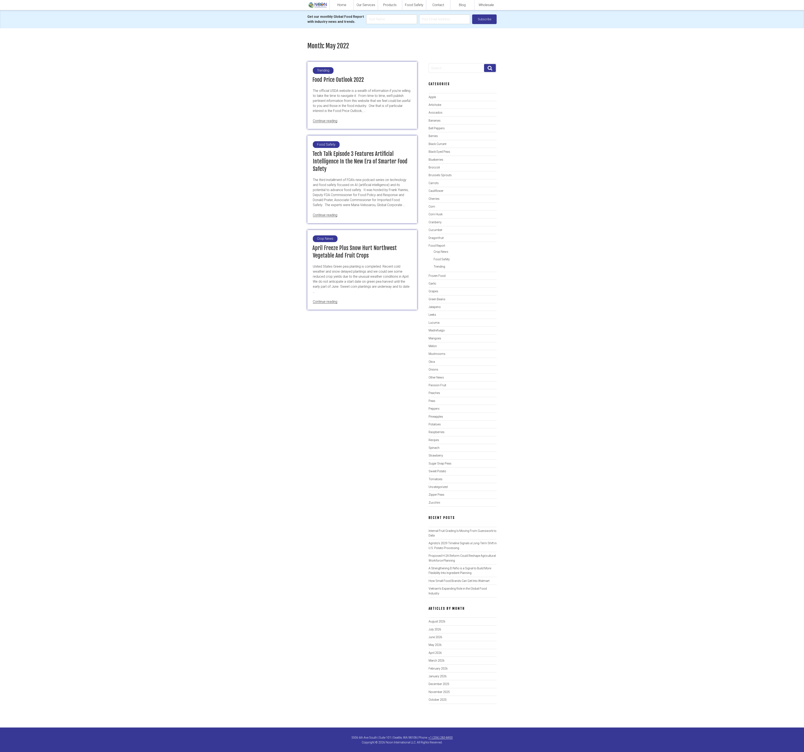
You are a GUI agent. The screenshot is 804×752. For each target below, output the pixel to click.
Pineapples (436, 416)
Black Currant (437, 144)
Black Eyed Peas (439, 151)
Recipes (434, 440)
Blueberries (436, 159)
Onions (433, 369)
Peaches (434, 393)
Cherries (434, 198)
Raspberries (437, 432)
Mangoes (435, 338)
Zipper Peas (436, 494)
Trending (439, 266)
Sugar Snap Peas (440, 463)
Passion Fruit (437, 385)
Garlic (432, 283)
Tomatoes (435, 479)
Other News (436, 377)
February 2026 (438, 668)
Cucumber (435, 230)
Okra (432, 361)
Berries (433, 136)
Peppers (434, 408)
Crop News (441, 251)
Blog (462, 5)
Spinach (434, 447)
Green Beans (437, 299)
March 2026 (437, 660)
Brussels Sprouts (440, 175)
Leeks (432, 314)
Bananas (435, 120)
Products (390, 5)
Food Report (437, 245)
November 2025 (439, 692)
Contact (438, 5)
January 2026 (438, 676)
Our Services (366, 5)
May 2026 (435, 645)
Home (341, 5)
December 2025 (439, 684)
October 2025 (438, 699)
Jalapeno (435, 307)
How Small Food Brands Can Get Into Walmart (459, 581)
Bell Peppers (437, 128)
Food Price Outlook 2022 (338, 79)
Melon (433, 346)
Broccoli (434, 167)
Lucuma (434, 322)
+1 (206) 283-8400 (440, 737)
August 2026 (437, 621)
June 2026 (435, 637)
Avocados (435, 112)
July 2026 (435, 629)
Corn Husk (436, 214)
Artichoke (435, 105)
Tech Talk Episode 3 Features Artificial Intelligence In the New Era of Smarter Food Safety (359, 161)
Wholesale (486, 5)
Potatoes (435, 424)
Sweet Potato (437, 471)
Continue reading (325, 121)
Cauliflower (436, 190)
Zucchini (434, 502)
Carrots (434, 183)
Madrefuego (437, 330)
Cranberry (435, 222)
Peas (432, 401)
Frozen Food (437, 275)
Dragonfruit (436, 238)
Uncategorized (438, 487)
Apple (432, 97)
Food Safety (414, 5)
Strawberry (436, 455)
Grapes (433, 291)
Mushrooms (437, 353)
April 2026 (435, 652)
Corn (432, 206)
